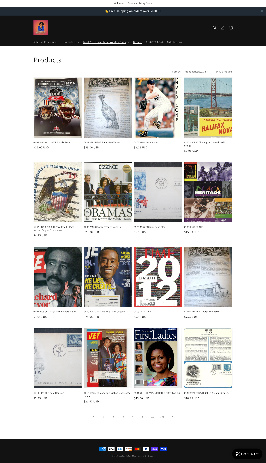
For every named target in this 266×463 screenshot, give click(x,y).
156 (162, 416)
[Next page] (172, 417)
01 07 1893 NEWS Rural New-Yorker (102, 142)
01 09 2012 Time (142, 311)
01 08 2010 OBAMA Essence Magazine (103, 227)
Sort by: (176, 71)
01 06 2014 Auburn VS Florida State (51, 142)
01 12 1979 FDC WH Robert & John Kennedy (206, 392)
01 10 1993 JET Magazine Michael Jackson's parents (107, 394)
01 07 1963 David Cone (146, 142)
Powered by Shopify (145, 456)
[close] (262, 11)
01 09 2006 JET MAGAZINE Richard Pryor (54, 311)
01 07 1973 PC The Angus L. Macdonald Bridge (204, 144)
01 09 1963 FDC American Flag (150, 227)
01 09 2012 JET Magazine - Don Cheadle (105, 311)
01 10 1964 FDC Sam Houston (48, 392)
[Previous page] (94, 417)
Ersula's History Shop (128, 456)
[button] (46, 42)
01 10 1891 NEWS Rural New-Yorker (202, 311)
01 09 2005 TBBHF (193, 227)
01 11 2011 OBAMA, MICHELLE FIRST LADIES (157, 392)
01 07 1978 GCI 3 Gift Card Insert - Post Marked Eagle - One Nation (53, 228)
